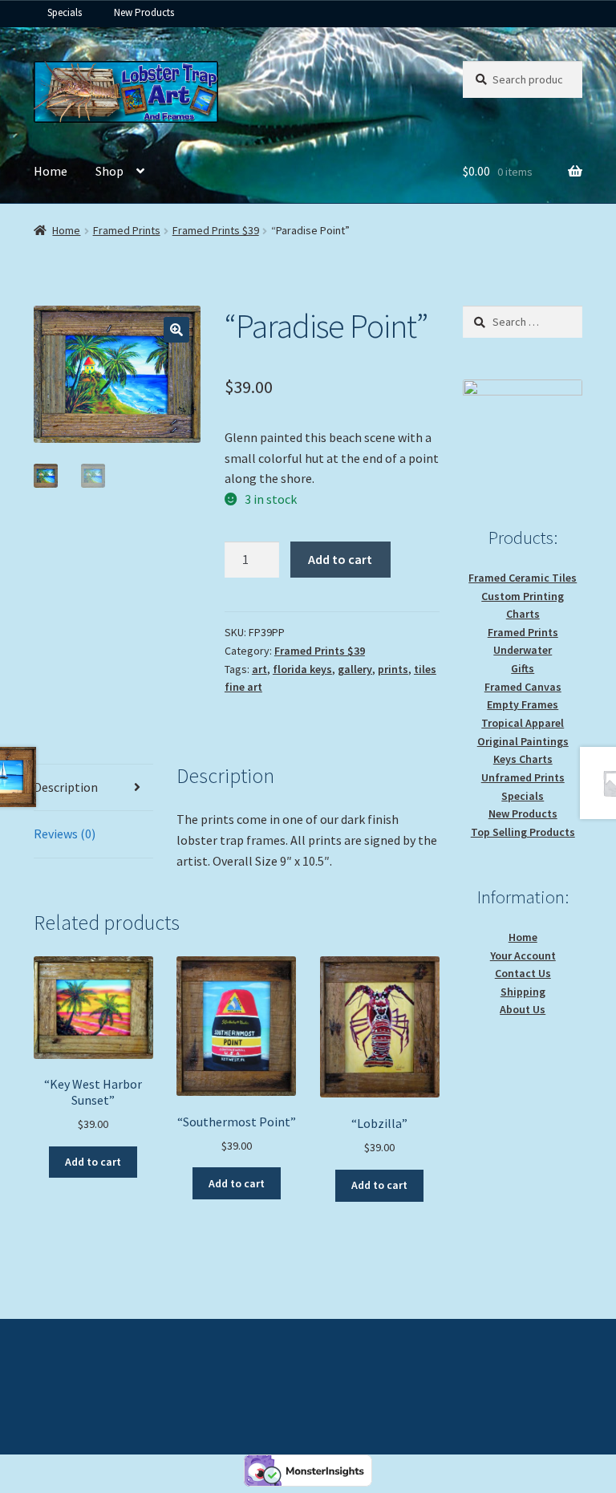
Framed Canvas (522, 687)
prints (393, 669)
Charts (523, 614)
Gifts (522, 668)
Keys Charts (523, 759)
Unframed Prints (523, 777)
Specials (64, 12)
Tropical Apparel (522, 723)
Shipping (522, 991)
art (259, 669)
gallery (355, 669)
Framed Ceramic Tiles (522, 577)
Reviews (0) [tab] (64, 834)
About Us (522, 1009)
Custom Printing (522, 596)
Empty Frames (522, 704)
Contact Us (523, 973)
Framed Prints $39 (215, 230)
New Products (144, 12)
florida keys (302, 669)
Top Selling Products (523, 832)
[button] (176, 330)
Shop (109, 171)
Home (50, 171)
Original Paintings (523, 741)
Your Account (523, 955)
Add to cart (340, 559)
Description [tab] (66, 787)
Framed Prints (126, 230)
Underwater (522, 650)
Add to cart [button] (93, 1161)
